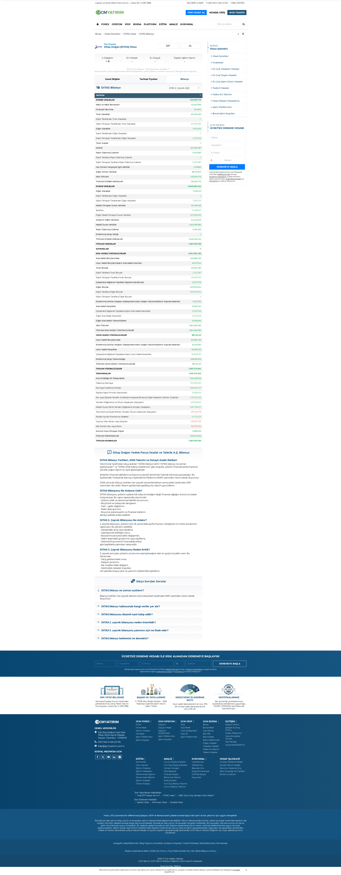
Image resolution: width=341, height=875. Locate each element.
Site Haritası (231, 742)
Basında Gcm (198, 768)
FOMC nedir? (169, 795)
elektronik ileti (224, 174)
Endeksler (218, 62)
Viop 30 (184, 734)
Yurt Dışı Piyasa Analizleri (175, 765)
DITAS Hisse (130, 33)
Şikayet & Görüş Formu (232, 728)
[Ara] (243, 24)
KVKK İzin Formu (158, 851)
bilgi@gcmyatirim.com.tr (111, 746)
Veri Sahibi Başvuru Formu (203, 851)
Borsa (98, 33)
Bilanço (184, 79)
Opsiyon (162, 724)
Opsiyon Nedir (164, 727)
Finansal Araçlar (171, 774)
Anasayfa (117, 843)
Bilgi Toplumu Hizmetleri (151, 843)
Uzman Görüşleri (171, 768)
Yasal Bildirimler (130, 843)
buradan (236, 870)
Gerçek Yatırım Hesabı (230, 765)
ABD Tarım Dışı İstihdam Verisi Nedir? (196, 795)
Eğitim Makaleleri (144, 771)
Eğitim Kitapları (143, 780)
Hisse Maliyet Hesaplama (226, 100)
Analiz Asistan (170, 780)
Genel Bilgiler (112, 79)
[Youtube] (108, 757)
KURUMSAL (198, 759)
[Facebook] (97, 757)
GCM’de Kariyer (199, 774)
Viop (183, 724)
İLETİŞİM (230, 721)
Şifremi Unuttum (228, 774)
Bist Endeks (208, 737)
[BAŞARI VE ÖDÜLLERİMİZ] (151, 689)
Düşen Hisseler (210, 743)
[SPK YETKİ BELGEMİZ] (112, 689)
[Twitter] (103, 757)
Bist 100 (206, 734)
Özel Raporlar (170, 771)
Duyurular (196, 777)
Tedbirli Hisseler (221, 88)
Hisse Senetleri (112, 33)
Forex (138, 724)
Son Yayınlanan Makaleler (148, 792)
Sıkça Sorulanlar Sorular (232, 737)
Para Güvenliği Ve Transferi (232, 771)
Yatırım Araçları (143, 731)
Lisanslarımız (198, 762)
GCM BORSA (210, 721)
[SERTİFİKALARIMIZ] (229, 689)
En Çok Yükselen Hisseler (226, 68)
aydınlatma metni (233, 179)
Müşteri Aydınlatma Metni (137, 851)
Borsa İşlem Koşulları (224, 113)
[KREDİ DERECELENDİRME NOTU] (190, 689)
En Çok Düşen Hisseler (225, 75)
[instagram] (120, 757)
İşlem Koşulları (189, 71)
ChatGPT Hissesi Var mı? (148, 795)
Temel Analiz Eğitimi (145, 777)
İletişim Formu (232, 724)
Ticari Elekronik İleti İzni (179, 851)
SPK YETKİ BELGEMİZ (112, 697)
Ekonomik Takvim (172, 777)
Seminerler (141, 762)
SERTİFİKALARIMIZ (229, 697)
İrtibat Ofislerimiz (233, 733)
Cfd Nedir (140, 734)
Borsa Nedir (208, 727)
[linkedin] (114, 757)
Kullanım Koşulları (173, 843)
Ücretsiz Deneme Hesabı (231, 762)
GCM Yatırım (144, 861)
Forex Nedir (141, 727)
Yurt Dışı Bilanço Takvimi (175, 783)
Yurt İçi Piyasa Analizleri (175, 762)
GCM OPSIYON (166, 721)
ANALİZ (168, 759)
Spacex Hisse (143, 802)
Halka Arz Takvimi (222, 94)
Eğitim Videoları (143, 768)
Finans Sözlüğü (143, 783)
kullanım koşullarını (218, 176)
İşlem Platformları (222, 107)
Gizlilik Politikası (190, 843)
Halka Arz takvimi (211, 749)
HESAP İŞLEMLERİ (230, 759)
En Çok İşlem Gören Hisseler (228, 81)
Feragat (179, 71)
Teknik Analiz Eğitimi (145, 774)
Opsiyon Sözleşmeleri (164, 732)
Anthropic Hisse (159, 802)
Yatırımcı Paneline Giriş (230, 768)
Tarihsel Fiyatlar (149, 79)
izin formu (213, 181)
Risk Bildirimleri (207, 843)
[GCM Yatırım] (109, 14)
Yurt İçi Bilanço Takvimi (175, 787)
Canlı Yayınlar (142, 765)
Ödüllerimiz (197, 765)
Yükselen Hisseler (211, 746)
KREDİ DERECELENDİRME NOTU (190, 699)
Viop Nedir (185, 727)
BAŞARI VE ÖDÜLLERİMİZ (151, 697)
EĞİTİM (140, 759)
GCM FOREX (142, 721)
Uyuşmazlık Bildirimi (235, 745)
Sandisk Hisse (176, 802)
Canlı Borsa (208, 731)
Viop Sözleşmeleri (189, 731)
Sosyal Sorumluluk (200, 771)
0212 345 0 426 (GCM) (109, 741)
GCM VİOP (186, 721)
